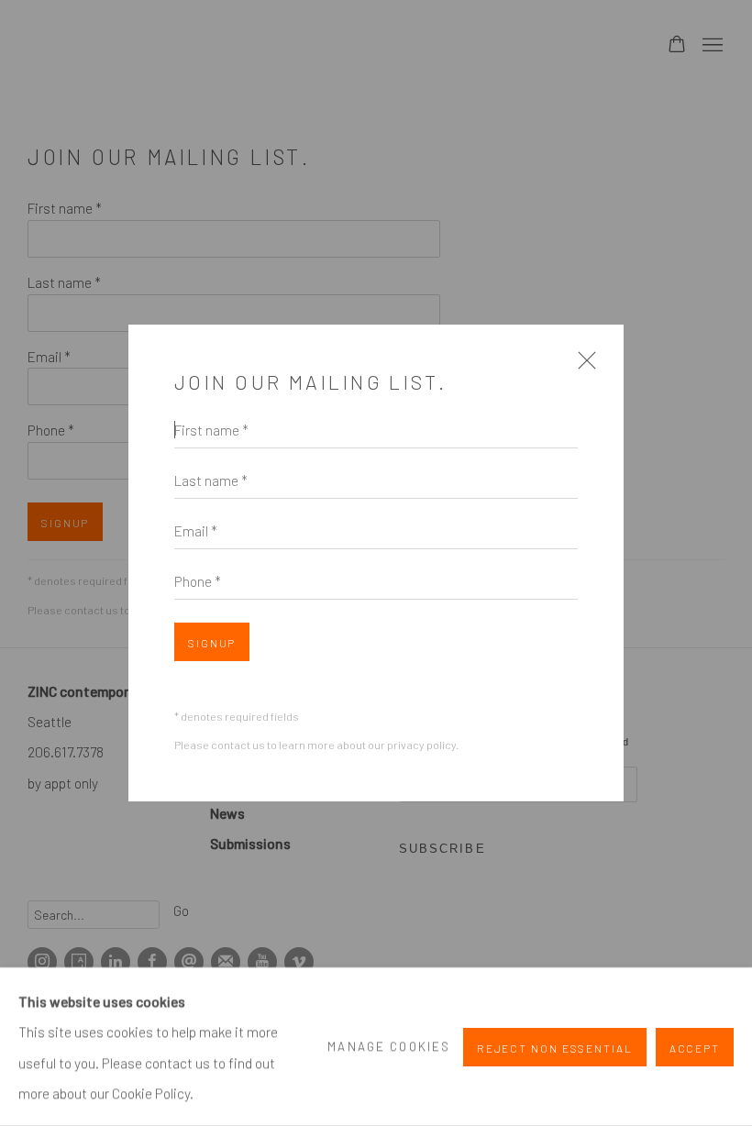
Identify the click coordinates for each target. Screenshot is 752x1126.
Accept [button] (694, 1047)
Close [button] (582, 367)
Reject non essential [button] (555, 1047)
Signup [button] (212, 642)
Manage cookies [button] (388, 1046)
